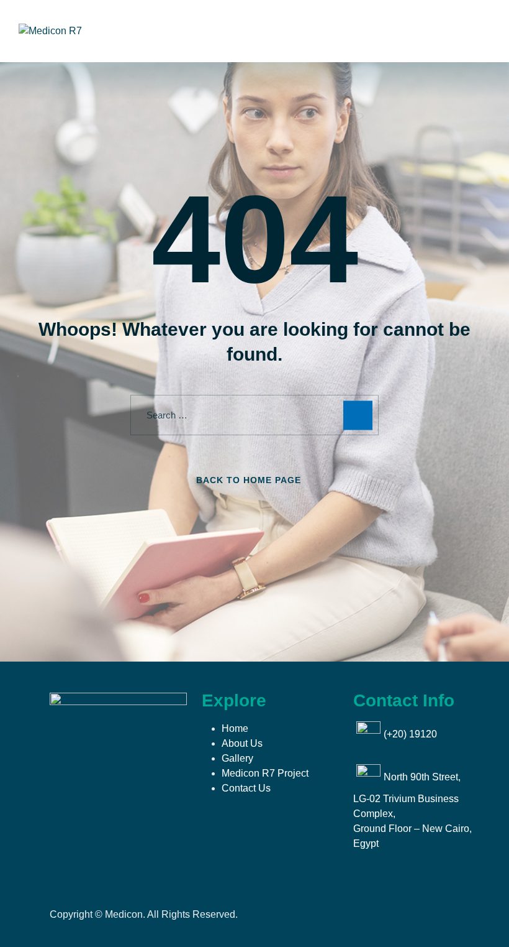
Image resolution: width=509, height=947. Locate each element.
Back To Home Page (248, 480)
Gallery (237, 758)
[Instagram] (82, 736)
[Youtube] (109, 736)
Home (235, 728)
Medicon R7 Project (265, 773)
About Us (242, 743)
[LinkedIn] (135, 736)
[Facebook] (56, 736)
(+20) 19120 (410, 734)
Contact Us (246, 788)
